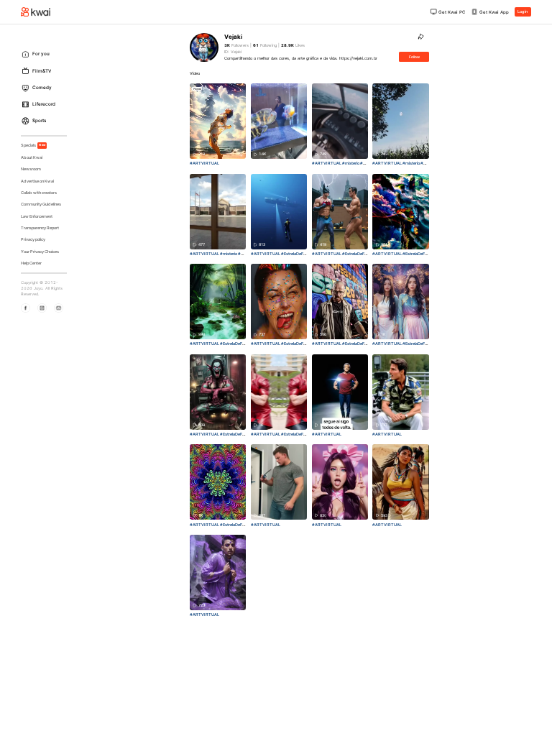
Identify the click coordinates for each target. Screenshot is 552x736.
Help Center (31, 263)
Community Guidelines (41, 204)
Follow (414, 57)
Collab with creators (39, 192)
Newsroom (31, 169)
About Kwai (31, 157)
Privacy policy (33, 239)
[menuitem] (46, 54)
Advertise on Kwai (37, 181)
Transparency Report (40, 228)
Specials (33, 145)
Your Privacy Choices (40, 251)
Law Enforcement (36, 216)
